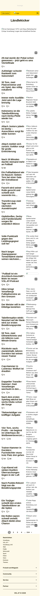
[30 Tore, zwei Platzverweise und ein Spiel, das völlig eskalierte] (32, 86)
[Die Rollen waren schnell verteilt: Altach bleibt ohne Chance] (32, 521)
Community (7, 574)
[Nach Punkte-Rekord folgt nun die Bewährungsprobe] (32, 489)
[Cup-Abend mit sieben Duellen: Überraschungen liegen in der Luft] (32, 471)
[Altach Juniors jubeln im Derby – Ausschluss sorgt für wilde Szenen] (32, 133)
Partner (5, 586)
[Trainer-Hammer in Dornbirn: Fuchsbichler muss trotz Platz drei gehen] (32, 455)
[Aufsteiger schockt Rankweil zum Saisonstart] (32, 74)
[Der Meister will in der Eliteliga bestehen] (32, 308)
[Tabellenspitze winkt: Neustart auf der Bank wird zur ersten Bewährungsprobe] (32, 323)
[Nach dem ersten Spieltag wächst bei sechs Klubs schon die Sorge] (32, 401)
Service (5, 580)
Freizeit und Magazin (10, 568)
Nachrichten (7, 537)
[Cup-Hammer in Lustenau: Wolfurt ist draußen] (32, 371)
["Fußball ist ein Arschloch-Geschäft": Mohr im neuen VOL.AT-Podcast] (32, 277)
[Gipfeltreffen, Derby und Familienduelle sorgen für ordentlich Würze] (32, 224)
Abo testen (5, 13)
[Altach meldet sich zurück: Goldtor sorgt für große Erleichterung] (32, 149)
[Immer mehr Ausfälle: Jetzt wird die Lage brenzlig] (32, 101)
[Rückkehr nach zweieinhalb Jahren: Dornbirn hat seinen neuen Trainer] (32, 355)
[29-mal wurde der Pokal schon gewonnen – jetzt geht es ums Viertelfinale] (20, 41)
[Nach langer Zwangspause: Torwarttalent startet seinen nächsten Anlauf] (32, 260)
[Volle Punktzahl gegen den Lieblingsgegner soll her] (32, 241)
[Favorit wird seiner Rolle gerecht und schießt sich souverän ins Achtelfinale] (32, 192)
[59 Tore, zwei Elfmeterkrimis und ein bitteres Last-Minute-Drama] (32, 338)
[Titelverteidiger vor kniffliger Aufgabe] (32, 417)
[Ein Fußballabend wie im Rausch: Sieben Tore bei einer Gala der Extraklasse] (32, 177)
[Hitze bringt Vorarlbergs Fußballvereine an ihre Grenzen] (32, 294)
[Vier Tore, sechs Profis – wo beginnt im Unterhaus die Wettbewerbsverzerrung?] (32, 435)
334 (28, 532)
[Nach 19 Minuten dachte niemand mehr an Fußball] (32, 162)
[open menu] (37, 13)
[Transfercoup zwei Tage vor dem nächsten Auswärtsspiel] (32, 204)
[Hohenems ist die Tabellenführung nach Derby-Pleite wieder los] (32, 114)
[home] (20, 13)
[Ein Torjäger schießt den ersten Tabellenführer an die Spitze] (32, 506)
